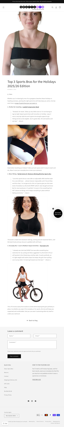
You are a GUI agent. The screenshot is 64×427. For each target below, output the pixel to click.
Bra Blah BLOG (8, 391)
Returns (6, 372)
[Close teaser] (53, 209)
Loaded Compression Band (30, 107)
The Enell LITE (44, 246)
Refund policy (32, 421)
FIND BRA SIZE (36, 379)
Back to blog (33, 320)
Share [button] (10, 94)
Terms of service (40, 421)
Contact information (55, 423)
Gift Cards (7, 383)
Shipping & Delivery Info (10, 380)
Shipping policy (56, 421)
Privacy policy (48, 421)
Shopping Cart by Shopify (21, 421)
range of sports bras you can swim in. (26, 103)
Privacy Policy (7, 395)
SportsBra (14, 421)
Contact (6, 376)
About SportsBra (8, 368)
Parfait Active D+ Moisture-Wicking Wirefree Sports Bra (34, 174)
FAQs (5, 387)
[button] (3, 7)
